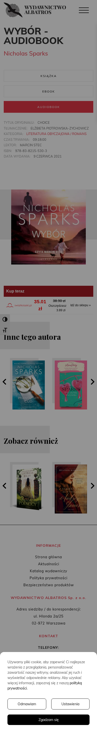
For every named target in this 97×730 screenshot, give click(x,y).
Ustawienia (70, 704)
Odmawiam (27, 704)
